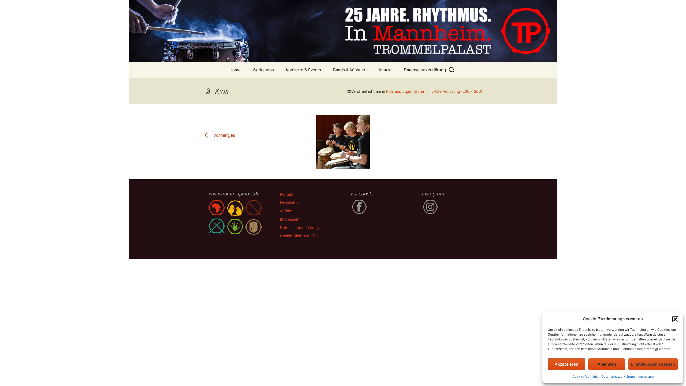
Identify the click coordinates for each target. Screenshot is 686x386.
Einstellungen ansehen (653, 364)
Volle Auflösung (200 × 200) (458, 91)
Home (235, 69)
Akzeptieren (566, 364)
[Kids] (343, 141)
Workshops (263, 69)
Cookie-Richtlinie (585, 376)
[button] (675, 319)
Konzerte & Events (303, 69)
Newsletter (289, 202)
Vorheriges (219, 135)
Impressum (645, 376)
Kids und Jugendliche (405, 91)
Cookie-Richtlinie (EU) (299, 235)
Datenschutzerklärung (618, 376)
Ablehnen (607, 364)
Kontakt (385, 69)
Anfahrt (286, 211)
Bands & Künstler (349, 69)
